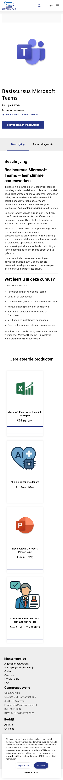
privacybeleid (12, 756)
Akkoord (41, 765)
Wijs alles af (23, 765)
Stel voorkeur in (31, 772)
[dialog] (31, 390)
